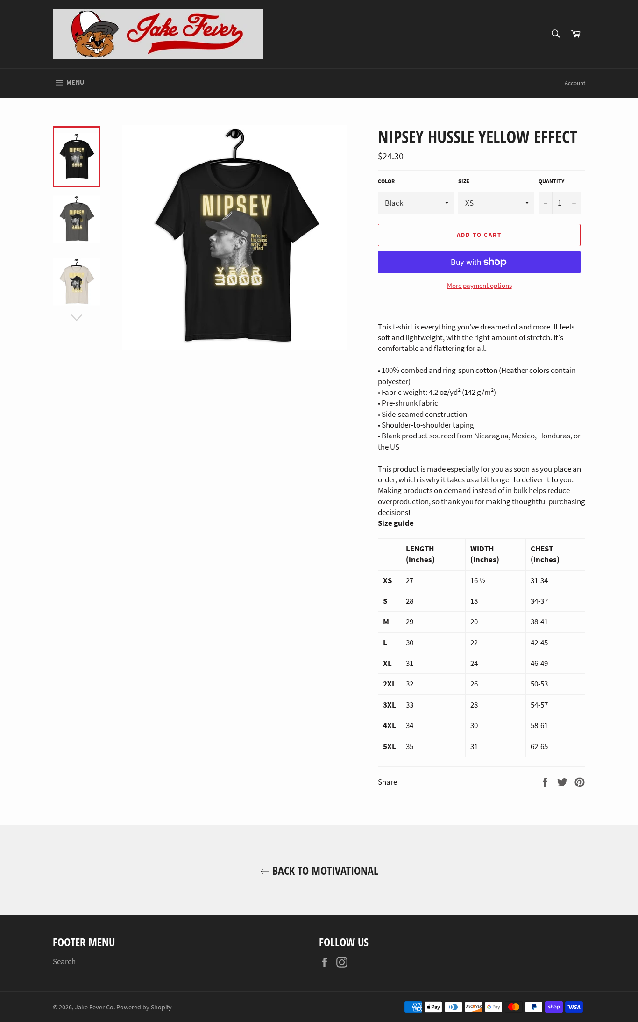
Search (64, 961)
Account (575, 83)
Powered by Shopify (144, 1007)
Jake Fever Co (94, 1007)
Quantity (551, 181)
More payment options (479, 285)
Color (386, 181)
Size (463, 181)
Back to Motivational (323, 870)
